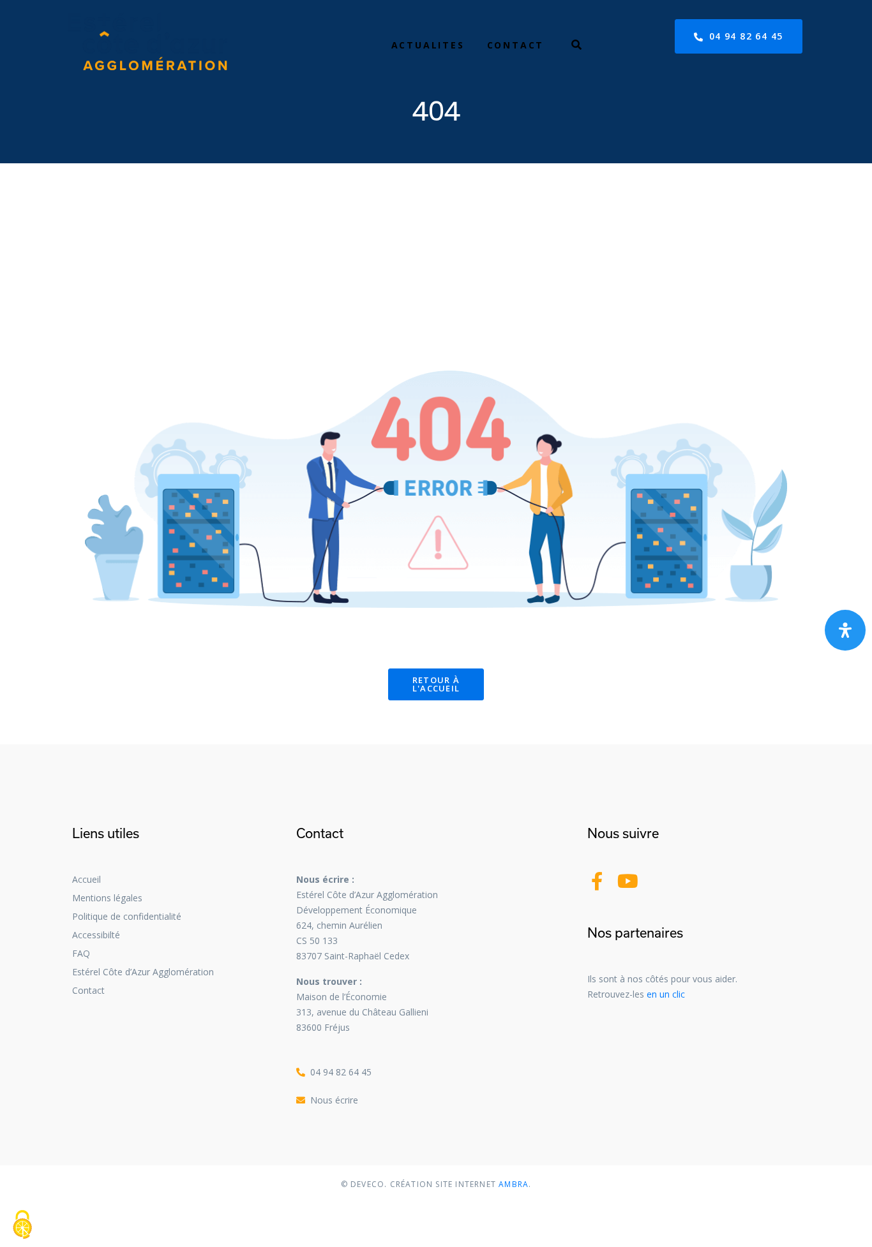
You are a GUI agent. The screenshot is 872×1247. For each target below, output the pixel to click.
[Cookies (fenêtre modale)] (22, 1225)
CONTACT (516, 45)
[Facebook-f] (596, 881)
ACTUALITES (428, 45)
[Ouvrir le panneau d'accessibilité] (845, 630)
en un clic (666, 994)
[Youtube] (628, 881)
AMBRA (512, 1184)
